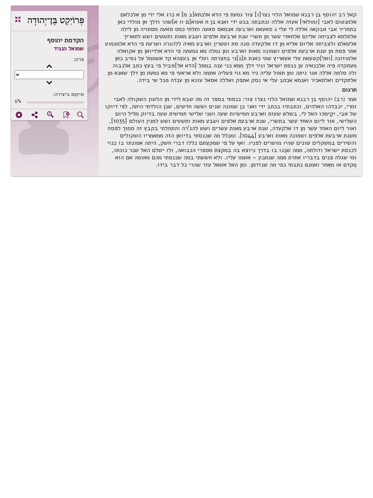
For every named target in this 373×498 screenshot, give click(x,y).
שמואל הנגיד (69, 48)
